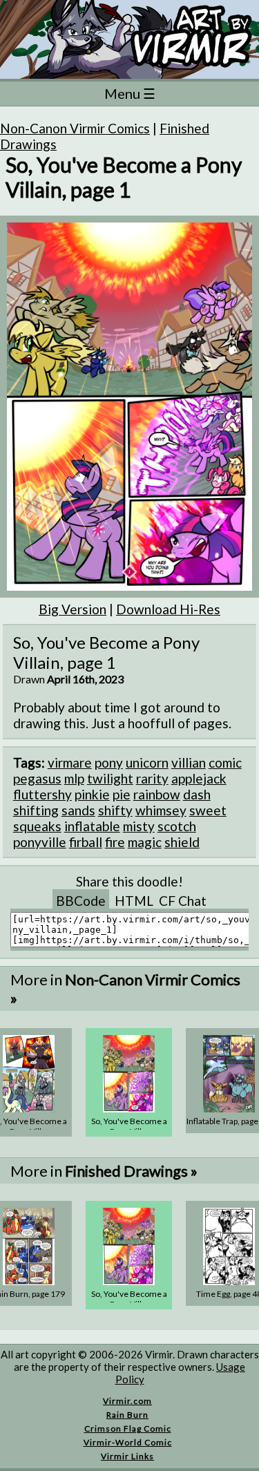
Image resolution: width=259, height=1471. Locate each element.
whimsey (160, 810)
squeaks (37, 826)
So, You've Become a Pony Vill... (129, 1126)
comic (225, 762)
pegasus (37, 778)
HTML (134, 901)
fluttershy (42, 794)
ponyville (39, 842)
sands (78, 810)
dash (197, 794)
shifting (36, 810)
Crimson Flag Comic (127, 1428)
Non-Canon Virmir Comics (75, 128)
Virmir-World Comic (128, 1442)
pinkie (92, 794)
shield (182, 842)
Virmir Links (127, 1456)
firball (85, 842)
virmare (70, 762)
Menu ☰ (129, 93)
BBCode (81, 901)
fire (115, 842)
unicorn (147, 762)
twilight (110, 778)
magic (145, 842)
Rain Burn (127, 1415)
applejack (199, 778)
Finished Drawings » (131, 1170)
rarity (152, 778)
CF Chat (183, 901)
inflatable (92, 826)
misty (139, 826)
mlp (74, 778)
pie (122, 794)
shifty (115, 810)
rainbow (156, 794)
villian (188, 762)
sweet (208, 810)
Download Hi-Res (168, 609)
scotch (176, 826)
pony (109, 762)
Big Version (72, 609)
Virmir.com (127, 1401)
